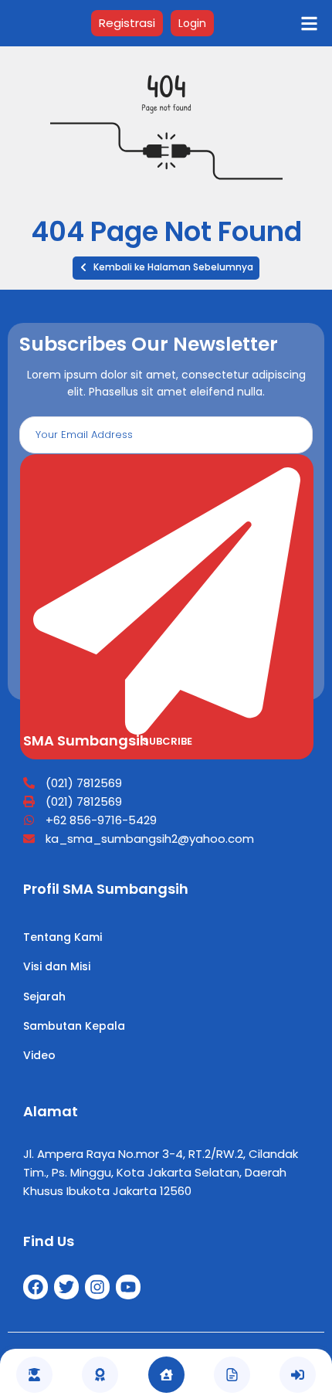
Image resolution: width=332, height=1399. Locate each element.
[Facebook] (35, 1287)
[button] (166, 268)
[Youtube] (128, 1287)
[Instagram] (97, 1287)
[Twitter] (66, 1287)
